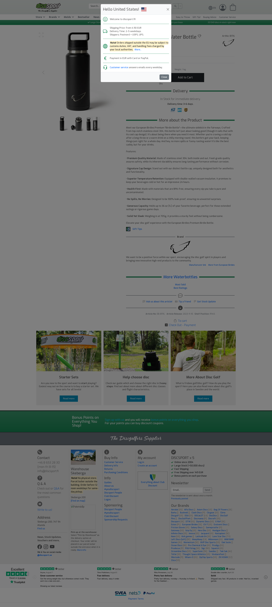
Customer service (119, 67)
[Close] (168, 9)
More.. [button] (138, 49)
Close (164, 77)
